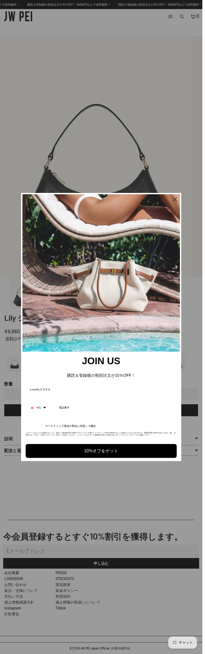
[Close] (174, 199)
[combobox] (38, 408)
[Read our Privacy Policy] (175, 434)
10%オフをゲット (101, 451)
